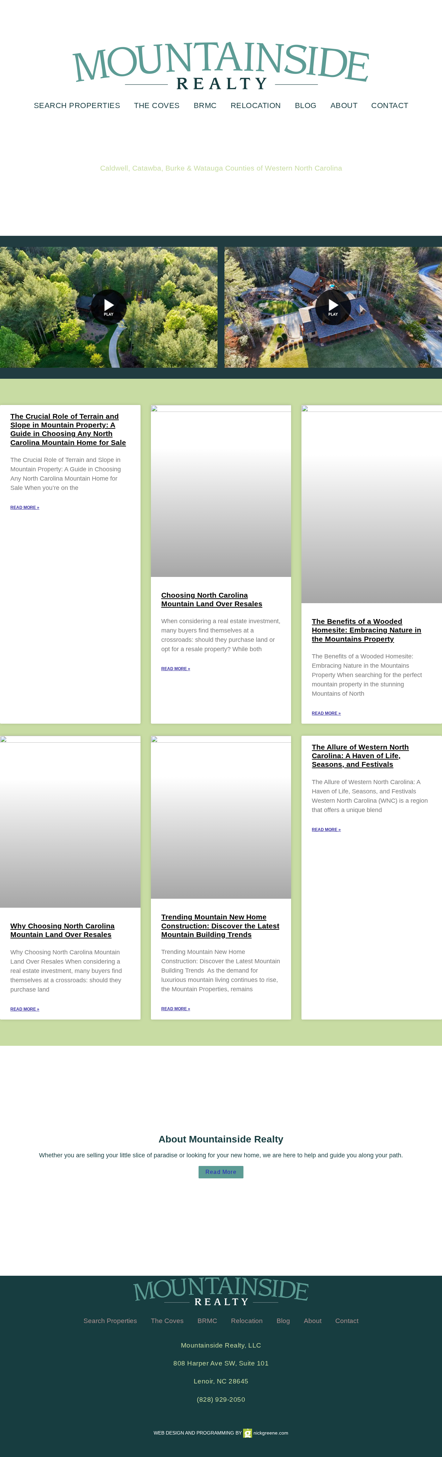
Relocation (256, 105)
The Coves (157, 105)
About (344, 105)
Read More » (24, 507)
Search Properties (77, 105)
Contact (390, 105)
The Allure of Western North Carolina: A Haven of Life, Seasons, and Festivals (360, 755)
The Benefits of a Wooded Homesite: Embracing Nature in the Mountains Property (366, 630)
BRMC (205, 105)
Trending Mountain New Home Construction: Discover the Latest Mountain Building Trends (220, 925)
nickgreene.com (270, 1433)
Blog (306, 105)
